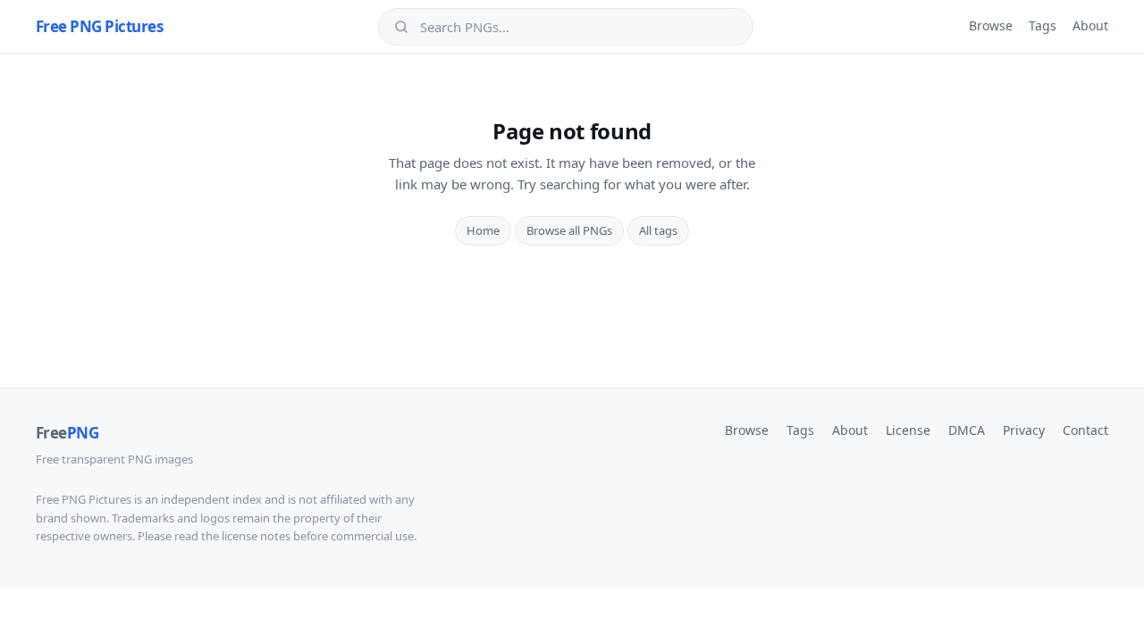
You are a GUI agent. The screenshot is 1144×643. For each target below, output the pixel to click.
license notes (256, 536)
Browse (991, 25)
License (908, 430)
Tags (1042, 25)
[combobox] (578, 27)
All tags (658, 230)
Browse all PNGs (569, 230)
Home (483, 230)
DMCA (966, 430)
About (1090, 25)
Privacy (1024, 430)
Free (67, 432)
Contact (1085, 430)
